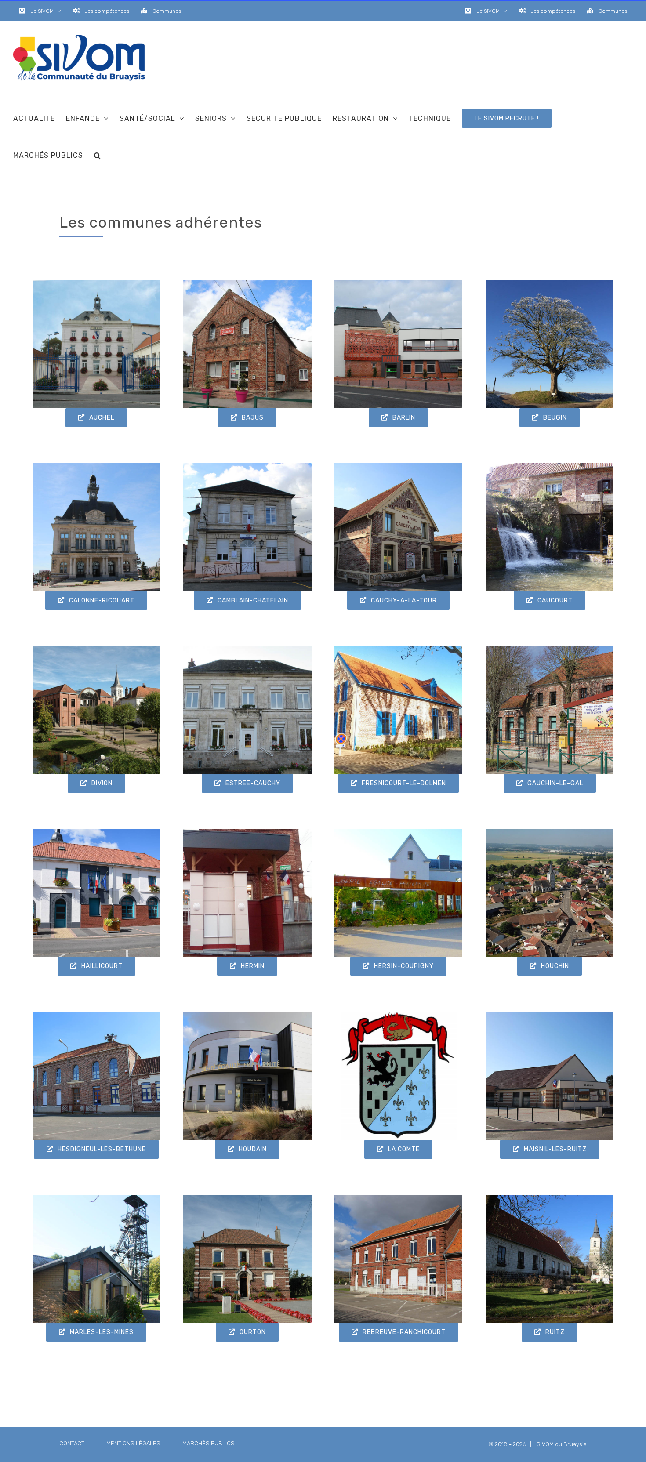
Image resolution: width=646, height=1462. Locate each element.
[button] (97, 155)
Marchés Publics (208, 1443)
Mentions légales (133, 1443)
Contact (71, 1443)
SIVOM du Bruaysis (562, 1444)
